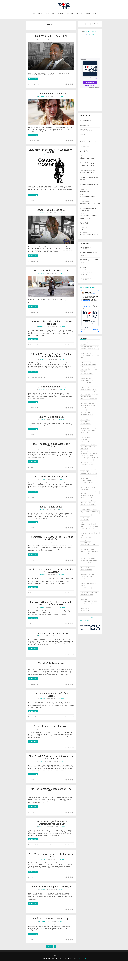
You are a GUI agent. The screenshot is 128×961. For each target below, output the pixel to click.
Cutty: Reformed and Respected (51, 476)
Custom (82, 391)
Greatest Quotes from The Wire (51, 725)
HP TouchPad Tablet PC (93, 457)
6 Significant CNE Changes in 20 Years (89, 223)
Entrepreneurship (93, 398)
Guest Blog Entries (85, 444)
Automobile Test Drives (93, 348)
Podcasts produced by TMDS (86, 617)
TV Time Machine (84, 603)
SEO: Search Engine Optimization (88, 537)
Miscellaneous (84, 500)
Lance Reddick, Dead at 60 (51, 209)
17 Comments (62, 389)
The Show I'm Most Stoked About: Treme (51, 694)
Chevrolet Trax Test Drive (86, 382)
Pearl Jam (94, 515)
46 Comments (62, 326)
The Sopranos (91, 562)
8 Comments (62, 607)
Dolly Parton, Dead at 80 (85, 120)
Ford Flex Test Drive (85, 421)
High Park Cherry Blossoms (86, 451)
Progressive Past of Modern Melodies (89, 522)
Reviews (96, 526)
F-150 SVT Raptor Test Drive (87, 401)
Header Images (84, 446)
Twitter (91, 603)
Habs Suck (92, 444)
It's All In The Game (51, 506)
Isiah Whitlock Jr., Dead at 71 (51, 36)
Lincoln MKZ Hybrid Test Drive (87, 482)
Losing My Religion (85, 487)
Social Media (95, 544)
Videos (95, 603)
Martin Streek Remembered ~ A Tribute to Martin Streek (90, 492)
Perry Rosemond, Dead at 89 (86, 278)
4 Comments (61, 359)
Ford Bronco (83, 410)
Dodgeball (95, 391)
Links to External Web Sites (86, 485)
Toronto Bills (91, 574)
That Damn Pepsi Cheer (86, 553)
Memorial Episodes (85, 495)
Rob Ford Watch (33, 344)
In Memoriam (37, 84)
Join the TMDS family (84, 620)
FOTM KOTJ (94, 428)
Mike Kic (82, 497)
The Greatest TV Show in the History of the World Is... (51, 538)
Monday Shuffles (91, 500)
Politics (88, 517)
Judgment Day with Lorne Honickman (89, 473)
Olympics (88, 509)
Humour (91, 460)
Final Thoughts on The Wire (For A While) (51, 445)
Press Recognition (84, 519)
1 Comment (61, 212)
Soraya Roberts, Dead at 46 (86, 131)
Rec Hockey (90, 526)
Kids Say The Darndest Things (87, 478)
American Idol (83, 344)
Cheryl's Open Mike (84, 125)
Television (32, 407)
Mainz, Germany (84, 489)
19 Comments (61, 449)
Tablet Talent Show (85, 549)
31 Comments (62, 826)
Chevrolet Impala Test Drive (87, 373)
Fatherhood (83, 405)
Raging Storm (83, 526)
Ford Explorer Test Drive (86, 416)
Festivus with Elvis (91, 405)
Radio (94, 524)
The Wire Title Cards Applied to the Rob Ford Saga (51, 322)
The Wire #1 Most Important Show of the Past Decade (51, 757)
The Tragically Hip (84, 565)
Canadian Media (84, 369)
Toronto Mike (41, 39)
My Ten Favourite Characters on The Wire (51, 790)
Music (94, 502)
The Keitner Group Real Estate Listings (89, 560)
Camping (94, 366)
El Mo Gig (87, 13)
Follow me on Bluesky (87, 287)
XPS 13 (89, 608)
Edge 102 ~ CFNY (84, 398)
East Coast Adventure (93, 394)
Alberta (93, 341)
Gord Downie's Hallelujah (86, 441)
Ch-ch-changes (84, 371)
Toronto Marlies (84, 585)
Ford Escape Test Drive (86, 412)
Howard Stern (83, 457)
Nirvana (92, 506)
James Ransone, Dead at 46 (51, 93)
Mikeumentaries (89, 497)
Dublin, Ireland (84, 394)
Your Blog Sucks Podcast (86, 610)
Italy (87, 471)
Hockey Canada (84, 453)
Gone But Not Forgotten (86, 437)
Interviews (83, 471)
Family (95, 401)
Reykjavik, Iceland (90, 528)
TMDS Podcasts (69, 13)
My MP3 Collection (91, 504)
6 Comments (62, 509)
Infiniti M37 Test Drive (92, 469)
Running (97, 533)
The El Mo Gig (84, 558)
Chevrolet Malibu (84, 376)
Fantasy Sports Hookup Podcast (87, 403)
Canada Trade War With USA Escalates (89, 141)
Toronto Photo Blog (85, 592)
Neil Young (83, 506)
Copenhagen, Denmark (86, 389)
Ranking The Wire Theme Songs (51, 918)
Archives (40, 13)
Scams (82, 535)
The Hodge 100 (91, 558)
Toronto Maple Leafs (85, 581)
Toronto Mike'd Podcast (86, 587)
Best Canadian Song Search (86, 353)
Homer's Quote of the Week (87, 455)
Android (96, 346)
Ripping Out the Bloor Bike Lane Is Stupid (90, 203)
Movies (89, 502)
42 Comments (61, 921)
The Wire (32, 84)
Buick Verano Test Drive (86, 366)
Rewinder (83, 528)
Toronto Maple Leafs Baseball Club (88, 583)
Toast (93, 567)
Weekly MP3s (37, 654)
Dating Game (88, 391)
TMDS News (83, 567)
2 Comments (61, 155)
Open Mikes (94, 509)
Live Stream (79, 13)
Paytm (89, 515)
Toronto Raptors (94, 592)
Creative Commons (71, 955)
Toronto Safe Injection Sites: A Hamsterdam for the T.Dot (51, 822)
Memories (92, 495)
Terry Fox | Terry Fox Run (92, 551)
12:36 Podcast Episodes (86, 341)
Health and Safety (92, 446)
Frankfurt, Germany (91, 430)
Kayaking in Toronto (85, 476)
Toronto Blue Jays (84, 576)
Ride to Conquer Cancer (86, 531)
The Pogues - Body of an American (51, 632)
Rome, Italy (91, 533)
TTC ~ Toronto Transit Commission (88, 601)
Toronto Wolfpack (84, 599)
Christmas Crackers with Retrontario (88, 385)
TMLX (89, 567)
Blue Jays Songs (90, 357)
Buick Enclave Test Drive (86, 360)
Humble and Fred (84, 460)
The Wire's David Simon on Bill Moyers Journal (51, 855)
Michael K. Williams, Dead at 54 (51, 270)
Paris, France (83, 515)
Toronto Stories (84, 597)
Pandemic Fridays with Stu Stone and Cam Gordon (90, 512)
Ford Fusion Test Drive (85, 426)
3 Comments (61, 479)
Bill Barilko (83, 357)
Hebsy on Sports (84, 448)
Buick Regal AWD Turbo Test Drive (88, 364)
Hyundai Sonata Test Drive (86, 466)
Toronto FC (92, 576)
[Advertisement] (91, 46)
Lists (95, 485)
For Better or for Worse (90, 407)
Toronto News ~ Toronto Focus (40, 377)
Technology (93, 549)
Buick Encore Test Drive (86, 362)
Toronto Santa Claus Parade (87, 594)
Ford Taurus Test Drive (86, 428)
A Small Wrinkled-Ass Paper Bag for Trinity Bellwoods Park (51, 355)
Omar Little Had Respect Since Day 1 (51, 886)
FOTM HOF (60, 13)
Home (33, 13)
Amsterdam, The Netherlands (87, 346)
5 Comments (61, 419)
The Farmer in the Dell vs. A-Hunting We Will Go (51, 151)
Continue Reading (33, 78)
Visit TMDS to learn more (82, 958)
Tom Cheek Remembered (86, 569)
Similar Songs (83, 540)
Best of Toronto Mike (85, 355)
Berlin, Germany (84, 351)
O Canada (83, 509)
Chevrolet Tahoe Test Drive (86, 378)
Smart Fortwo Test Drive (86, 544)
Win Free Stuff (84, 608)
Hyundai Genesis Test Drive (86, 462)
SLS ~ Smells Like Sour (85, 542)
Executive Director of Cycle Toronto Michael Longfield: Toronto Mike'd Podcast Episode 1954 (88, 217)
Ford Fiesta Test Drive (85, 419)
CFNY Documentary (93, 369)
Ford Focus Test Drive (85, 423)
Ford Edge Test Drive (92, 410)
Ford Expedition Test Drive (86, 414)
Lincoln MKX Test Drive (86, 480)
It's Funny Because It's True (51, 386)
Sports (82, 547)
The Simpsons (84, 562)
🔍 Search (64, 17)
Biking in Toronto (95, 355)
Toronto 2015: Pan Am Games (87, 572)
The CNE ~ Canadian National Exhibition (89, 556)
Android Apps (83, 348)
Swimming (87, 547)
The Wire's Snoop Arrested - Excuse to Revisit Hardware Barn (51, 603)
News (88, 506)
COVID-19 (94, 389)
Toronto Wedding (93, 597)
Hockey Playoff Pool (93, 453)
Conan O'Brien (94, 387)
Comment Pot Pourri (85, 387)
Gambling (89, 432)
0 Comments (62, 39)
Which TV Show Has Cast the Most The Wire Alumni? (51, 570)
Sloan (89, 540)
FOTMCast (83, 430)
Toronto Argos (84, 574)
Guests (53, 13)
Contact (94, 13)
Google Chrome (84, 439)
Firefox (82, 407)
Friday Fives (83, 432)
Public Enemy (83, 524)
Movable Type (84, 502)
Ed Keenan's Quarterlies (86, 396)
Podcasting (83, 517)
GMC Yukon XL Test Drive (86, 435)
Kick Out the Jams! (95, 476)
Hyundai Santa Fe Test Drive (87, 464)
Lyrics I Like (92, 487)
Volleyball (83, 606)
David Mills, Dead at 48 (51, 663)
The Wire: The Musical (51, 416)
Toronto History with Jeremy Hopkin (88, 578)
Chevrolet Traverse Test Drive (87, 380)
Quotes (89, 524)
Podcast (47, 13)
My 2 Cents (32, 844)
